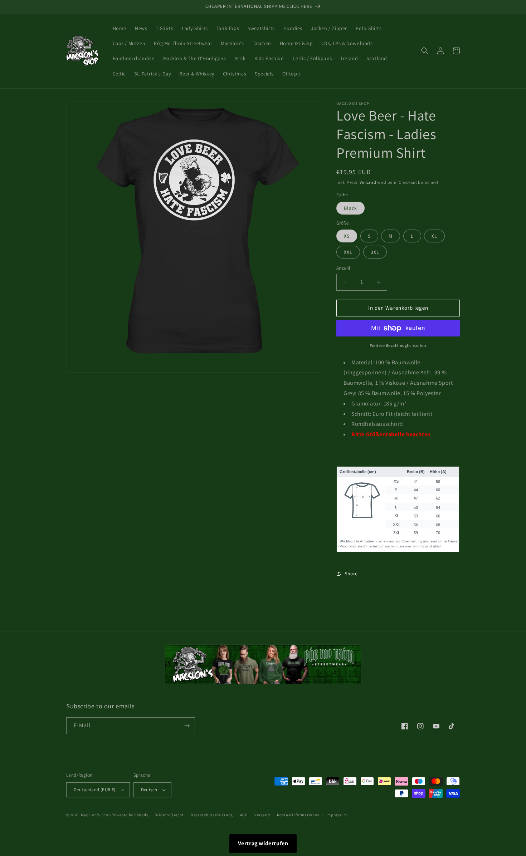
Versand (368, 182)
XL (434, 236)
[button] (425, 51)
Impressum (336, 814)
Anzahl (343, 268)
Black (350, 208)
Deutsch (149, 790)
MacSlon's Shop (96, 814)
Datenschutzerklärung (212, 814)
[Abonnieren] (187, 725)
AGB (244, 814)
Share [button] (351, 573)
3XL (375, 252)
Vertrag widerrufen (263, 843)
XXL (348, 252)
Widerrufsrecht (169, 814)
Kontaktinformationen (298, 814)
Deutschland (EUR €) (95, 790)
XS (347, 236)
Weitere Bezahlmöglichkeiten (398, 345)
